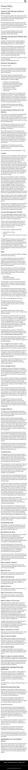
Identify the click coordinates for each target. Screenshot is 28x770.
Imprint (5, 762)
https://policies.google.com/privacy (14, 334)
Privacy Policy (21, 762)
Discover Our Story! (12, 762)
